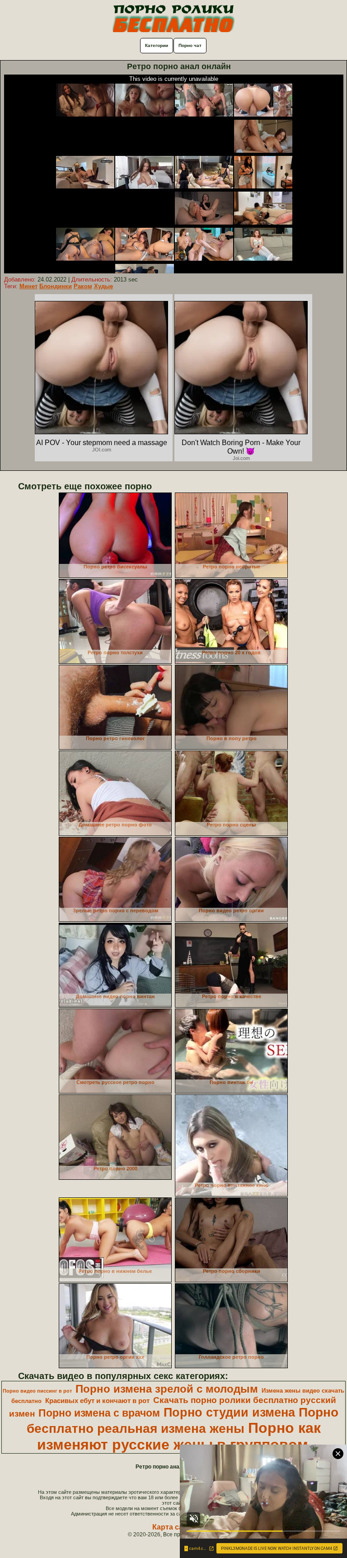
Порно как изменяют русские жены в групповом (179, 1436)
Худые (103, 286)
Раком (83, 286)
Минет (28, 286)
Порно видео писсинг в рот (37, 1391)
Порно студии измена (229, 1412)
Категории (156, 45)
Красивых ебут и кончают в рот (97, 1400)
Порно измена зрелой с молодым (166, 1389)
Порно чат (190, 45)
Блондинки (55, 286)
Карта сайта (173, 1527)
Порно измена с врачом (99, 1413)
